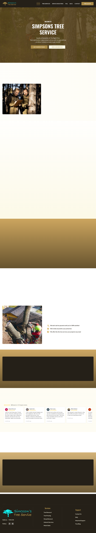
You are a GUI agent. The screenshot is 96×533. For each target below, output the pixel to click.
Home (38, 3)
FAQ (66, 3)
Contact (77, 3)
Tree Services (46, 3)
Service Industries (57, 3)
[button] (87, 3)
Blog (71, 3)
